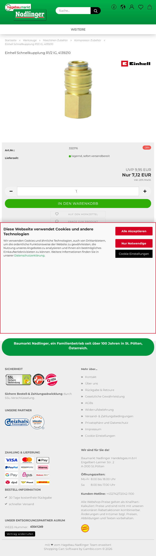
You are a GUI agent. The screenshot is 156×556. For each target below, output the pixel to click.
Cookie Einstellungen (134, 253)
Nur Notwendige (133, 243)
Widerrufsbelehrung (99, 410)
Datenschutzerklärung (29, 255)
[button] (122, 7)
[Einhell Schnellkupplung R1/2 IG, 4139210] (78, 89)
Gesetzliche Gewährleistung (105, 396)
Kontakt (90, 377)
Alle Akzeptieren (133, 231)
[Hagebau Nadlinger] (27, 12)
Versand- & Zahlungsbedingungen (109, 416)
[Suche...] (96, 10)
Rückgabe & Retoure (99, 390)
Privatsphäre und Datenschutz (106, 423)
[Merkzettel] (140, 7)
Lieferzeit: (11, 158)
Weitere (78, 29)
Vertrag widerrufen (20, 533)
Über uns (91, 383)
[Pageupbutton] (145, 550)
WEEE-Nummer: (16, 527)
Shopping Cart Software (61, 549)
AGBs (89, 403)
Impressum (93, 429)
